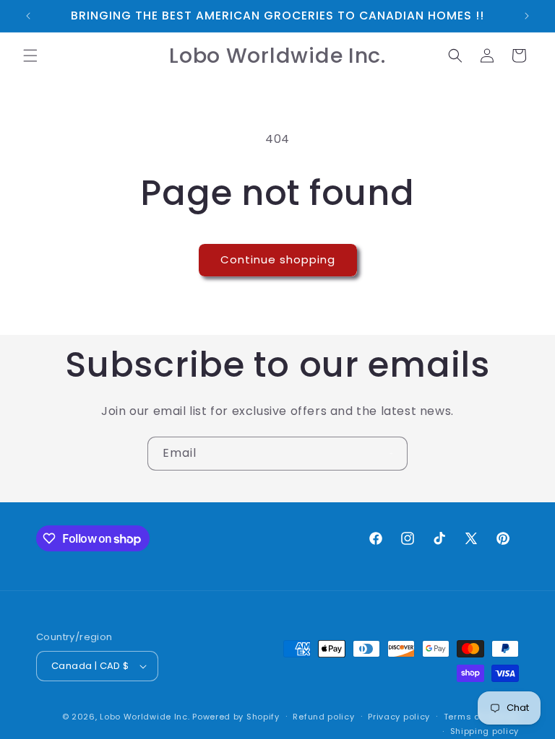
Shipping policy (485, 731)
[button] (30, 55)
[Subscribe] (391, 454)
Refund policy (323, 716)
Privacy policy (399, 716)
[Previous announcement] (28, 16)
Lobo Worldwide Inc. (144, 716)
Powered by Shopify (236, 716)
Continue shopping (277, 259)
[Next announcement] (527, 16)
